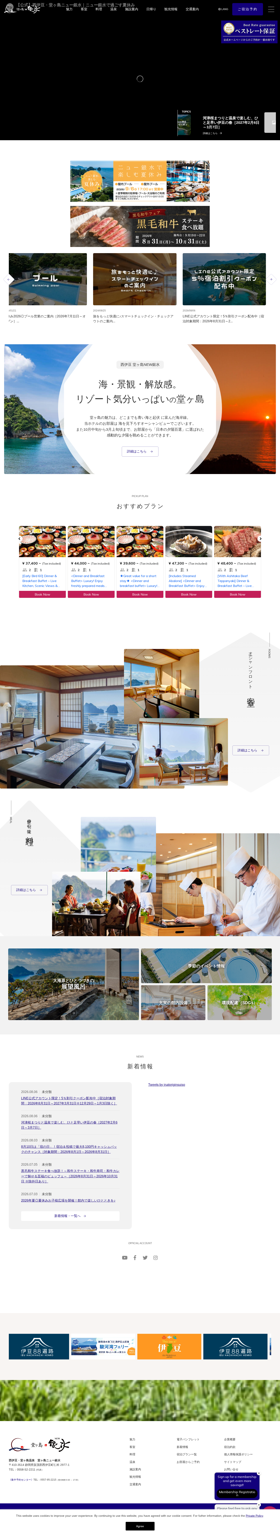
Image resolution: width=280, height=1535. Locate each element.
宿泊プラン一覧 (187, 1454)
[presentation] (9, 279)
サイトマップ (232, 1462)
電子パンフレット (188, 1439)
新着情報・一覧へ (67, 1216)
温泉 (113, 9)
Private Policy (254, 1515)
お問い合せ (231, 1469)
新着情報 (182, 1447)
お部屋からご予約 (188, 1462)
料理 (99, 9)
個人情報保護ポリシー (238, 1454)
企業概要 (230, 1439)
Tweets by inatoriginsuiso (166, 1084)
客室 (84, 9)
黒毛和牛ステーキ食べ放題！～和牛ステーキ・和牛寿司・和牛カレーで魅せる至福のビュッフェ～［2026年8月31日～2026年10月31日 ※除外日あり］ (70, 1176)
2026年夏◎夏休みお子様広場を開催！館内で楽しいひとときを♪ (68, 1200)
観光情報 (171, 9)
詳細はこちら (137, 451)
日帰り (151, 9)
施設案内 (131, 9)
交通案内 (192, 9)
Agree (140, 1526)
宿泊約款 (230, 1447)
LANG (224, 9)
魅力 (69, 9)
